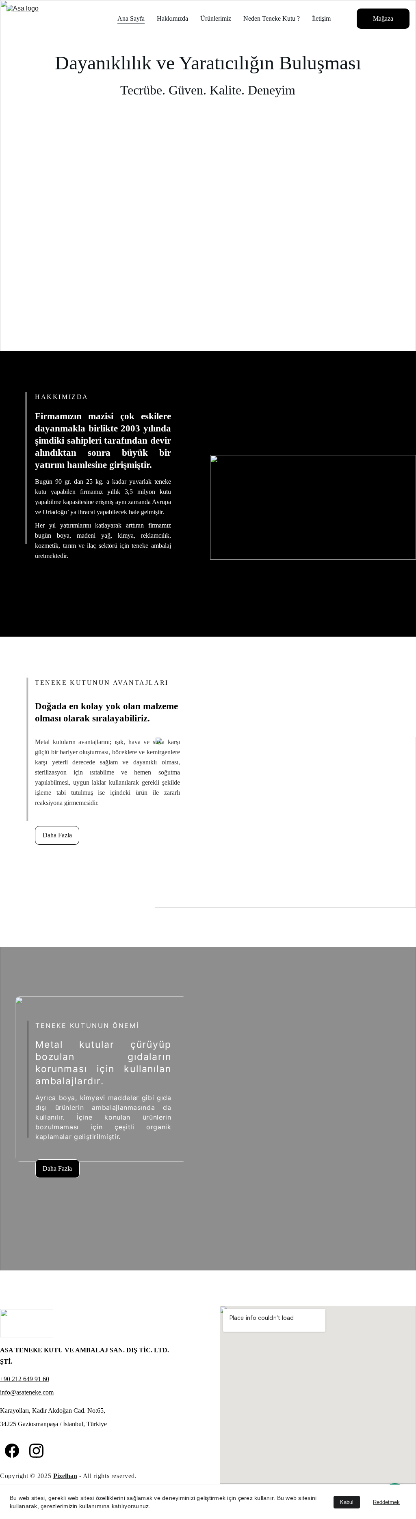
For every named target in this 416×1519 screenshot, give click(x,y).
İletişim (321, 18)
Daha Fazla (57, 835)
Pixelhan (65, 1475)
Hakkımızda (172, 18)
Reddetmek (386, 1502)
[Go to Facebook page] (12, 1451)
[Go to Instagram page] (36, 1451)
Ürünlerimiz (215, 18)
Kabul (346, 1502)
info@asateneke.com (27, 1392)
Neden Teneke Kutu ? (271, 18)
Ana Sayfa (131, 18)
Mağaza (383, 18)
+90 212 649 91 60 (24, 1378)
